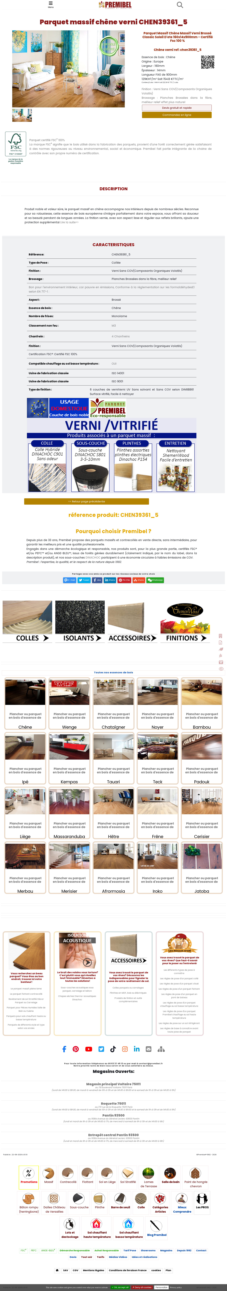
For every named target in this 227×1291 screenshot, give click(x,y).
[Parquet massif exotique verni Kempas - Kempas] (69, 747)
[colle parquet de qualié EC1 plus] (27, 625)
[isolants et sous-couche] (80, 625)
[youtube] (88, 1050)
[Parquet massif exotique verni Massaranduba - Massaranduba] (69, 802)
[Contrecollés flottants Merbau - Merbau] (25, 856)
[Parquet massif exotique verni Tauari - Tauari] (113, 747)
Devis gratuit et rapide (177, 108)
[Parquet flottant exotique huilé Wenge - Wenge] (69, 692)
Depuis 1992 (184, 1250)
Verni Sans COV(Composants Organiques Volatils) (177, 91)
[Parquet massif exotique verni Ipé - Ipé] (25, 747)
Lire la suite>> (69, 222)
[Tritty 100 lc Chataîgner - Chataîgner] (113, 692)
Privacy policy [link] (176, 1287)
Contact (201, 1250)
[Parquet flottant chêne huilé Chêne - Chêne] (25, 692)
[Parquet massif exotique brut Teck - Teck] (158, 747)
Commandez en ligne (176, 115)
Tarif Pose (129, 1250)
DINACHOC (93, 557)
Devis (73, 1257)
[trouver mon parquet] (180, 4)
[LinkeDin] (137, 1050)
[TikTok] (113, 1050)
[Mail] (148, 1050)
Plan (168, 1270)
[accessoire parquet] (132, 625)
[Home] (161, 1050)
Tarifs (100, 1257)
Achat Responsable (106, 1250)
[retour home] (57, 1270)
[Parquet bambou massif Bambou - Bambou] (202, 692)
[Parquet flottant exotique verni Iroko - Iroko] (158, 856)
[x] (101, 1050)
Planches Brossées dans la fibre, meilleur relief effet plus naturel (177, 100)
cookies (156, 1270)
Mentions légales (93, 1270)
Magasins (166, 1250)
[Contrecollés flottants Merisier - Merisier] (69, 856)
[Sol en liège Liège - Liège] (25, 802)
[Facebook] (64, 1050)
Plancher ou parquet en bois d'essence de (25, 716)
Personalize (161, 1287)
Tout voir (86, 1257)
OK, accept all (120, 1287)
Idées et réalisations (144, 1257)
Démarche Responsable (75, 1250)
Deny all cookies (142, 1287)
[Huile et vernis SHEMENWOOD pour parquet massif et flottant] (185, 625)
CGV (75, 1270)
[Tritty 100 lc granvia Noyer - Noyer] (158, 692)
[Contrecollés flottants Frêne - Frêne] (158, 802)
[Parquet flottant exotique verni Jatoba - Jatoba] (202, 856)
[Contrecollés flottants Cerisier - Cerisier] (202, 802)
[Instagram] (125, 1050)
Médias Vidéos (118, 1257)
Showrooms (148, 1250)
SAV (65, 1270)
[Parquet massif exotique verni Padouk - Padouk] (202, 747)
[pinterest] (76, 1050)
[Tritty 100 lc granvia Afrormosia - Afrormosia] (113, 856)
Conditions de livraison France (128, 1270)
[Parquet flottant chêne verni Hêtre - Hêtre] (113, 802)
